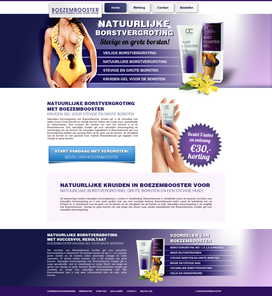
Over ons (101, 291)
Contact (162, 8)
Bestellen (186, 8)
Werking (139, 8)
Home (115, 8)
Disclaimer (116, 291)
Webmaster (85, 291)
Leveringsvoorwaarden (61, 291)
